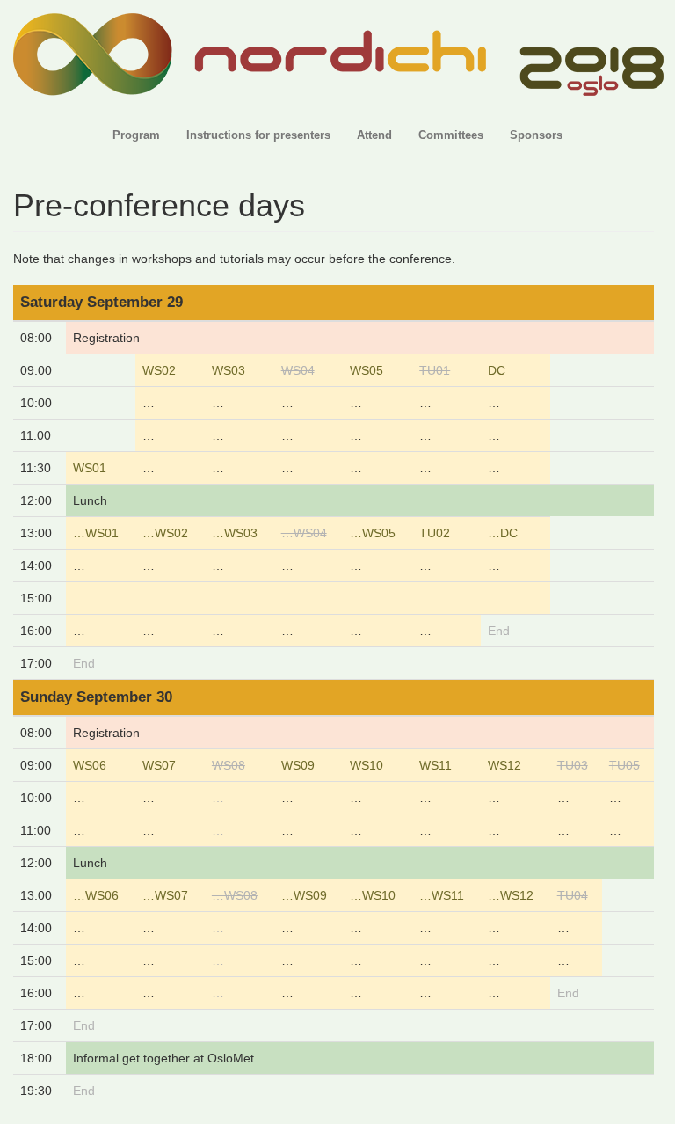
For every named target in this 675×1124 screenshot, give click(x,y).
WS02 (159, 370)
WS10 (366, 765)
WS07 (159, 765)
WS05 (366, 370)
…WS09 (304, 895)
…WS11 (441, 895)
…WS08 (235, 895)
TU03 (572, 765)
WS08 (228, 765)
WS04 (298, 370)
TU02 (434, 533)
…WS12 (510, 895)
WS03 (228, 370)
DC (496, 370)
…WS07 (165, 895)
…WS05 (373, 533)
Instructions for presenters (258, 135)
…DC (503, 533)
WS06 (89, 765)
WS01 (89, 468)
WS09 (298, 765)
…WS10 (373, 895)
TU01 (434, 370)
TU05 (624, 765)
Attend (374, 135)
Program (136, 135)
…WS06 (96, 895)
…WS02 (165, 533)
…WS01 (96, 533)
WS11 (435, 765)
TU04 (572, 895)
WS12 (504, 765)
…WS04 (304, 533)
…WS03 (235, 533)
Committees (450, 135)
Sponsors (536, 135)
